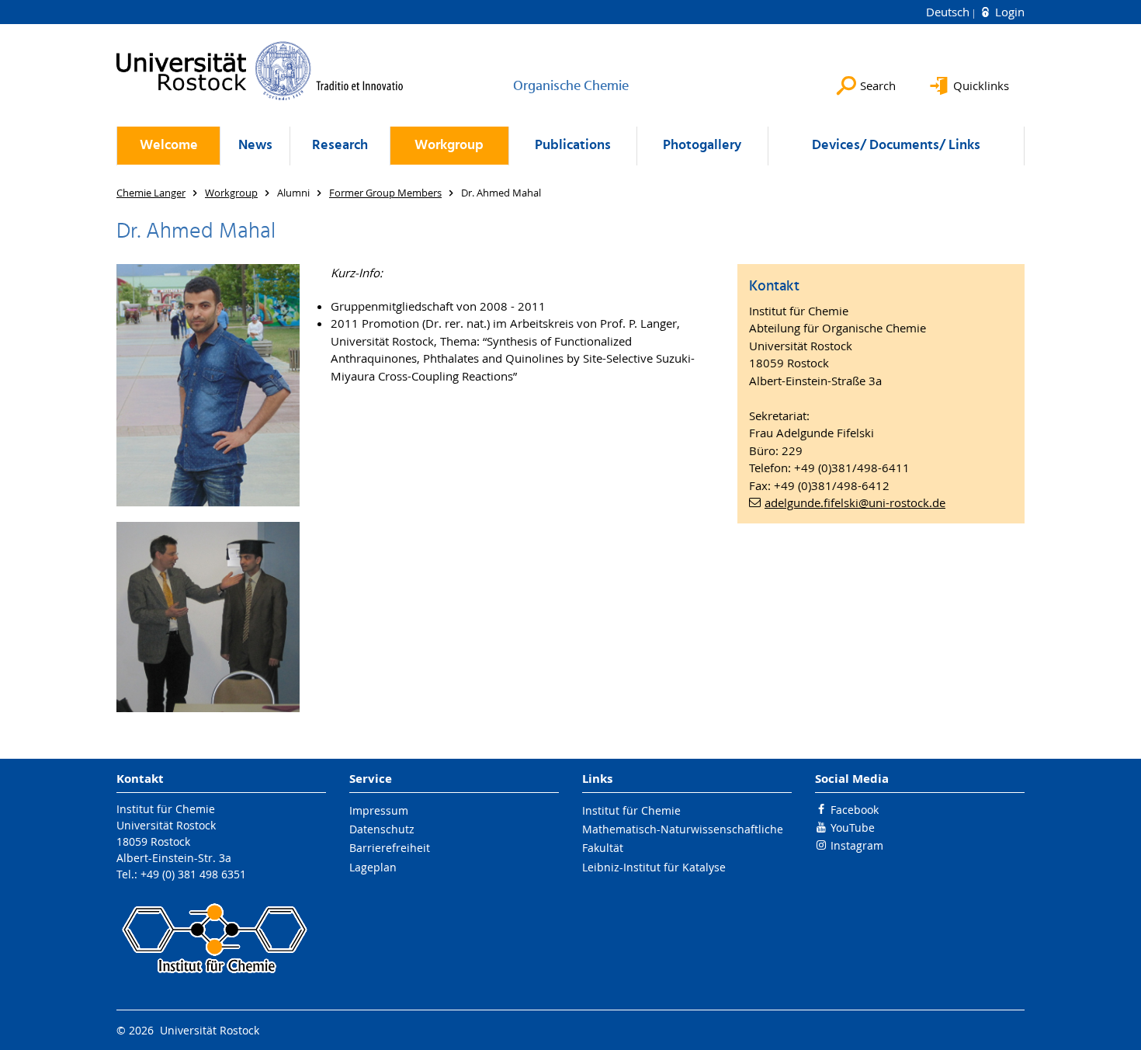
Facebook (855, 809)
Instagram (857, 845)
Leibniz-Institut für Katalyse (654, 867)
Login (1008, 11)
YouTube (853, 827)
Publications (573, 145)
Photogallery (702, 145)
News (255, 145)
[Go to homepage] (260, 71)
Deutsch (949, 11)
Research (340, 145)
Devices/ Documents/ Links (896, 145)
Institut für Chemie (631, 810)
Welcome (169, 145)
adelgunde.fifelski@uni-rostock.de (855, 502)
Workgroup (449, 145)
